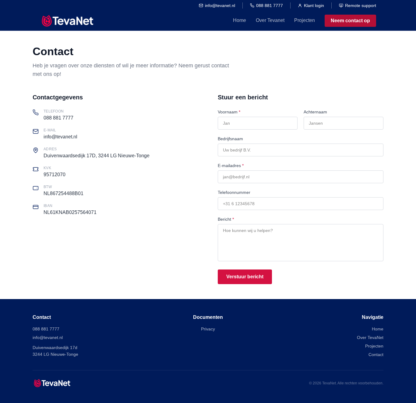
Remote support (360, 5)
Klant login (314, 5)
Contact (375, 354)
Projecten (304, 20)
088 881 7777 (269, 5)
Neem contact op (350, 20)
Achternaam (315, 111)
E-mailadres (231, 165)
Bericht (226, 219)
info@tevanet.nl (220, 5)
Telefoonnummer (234, 192)
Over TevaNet (370, 337)
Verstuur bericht (244, 276)
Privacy (208, 328)
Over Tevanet (270, 20)
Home (239, 20)
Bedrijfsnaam (230, 138)
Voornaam (229, 111)
